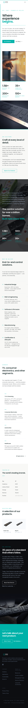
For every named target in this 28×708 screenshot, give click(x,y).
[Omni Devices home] (5, 2)
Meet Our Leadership (7, 586)
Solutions (4, 671)
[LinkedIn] (14, 664)
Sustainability (5, 676)
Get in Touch (7, 641)
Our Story (18, 41)
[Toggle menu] (25, 2)
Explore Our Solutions (9, 170)
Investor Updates (19, 675)
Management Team (19, 677)
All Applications (20, 456)
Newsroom (17, 673)
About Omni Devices (9, 582)
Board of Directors (19, 680)
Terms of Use (5, 693)
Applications (5, 674)
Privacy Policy (5, 690)
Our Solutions (7, 41)
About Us (4, 679)
